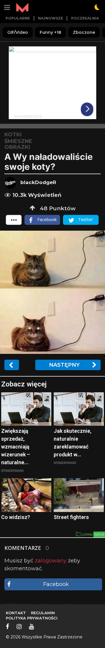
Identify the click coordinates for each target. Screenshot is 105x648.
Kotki (13, 134)
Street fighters (71, 517)
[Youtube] (31, 626)
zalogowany (50, 560)
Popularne (18, 18)
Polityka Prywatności (31, 618)
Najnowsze (50, 18)
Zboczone (84, 32)
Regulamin (43, 612)
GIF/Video (17, 32)
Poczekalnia (85, 18)
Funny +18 (50, 32)
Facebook (56, 584)
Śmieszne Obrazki (18, 144)
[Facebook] (7, 626)
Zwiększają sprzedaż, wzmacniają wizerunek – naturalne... (15, 446)
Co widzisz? (15, 517)
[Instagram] (19, 626)
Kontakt (16, 612)
